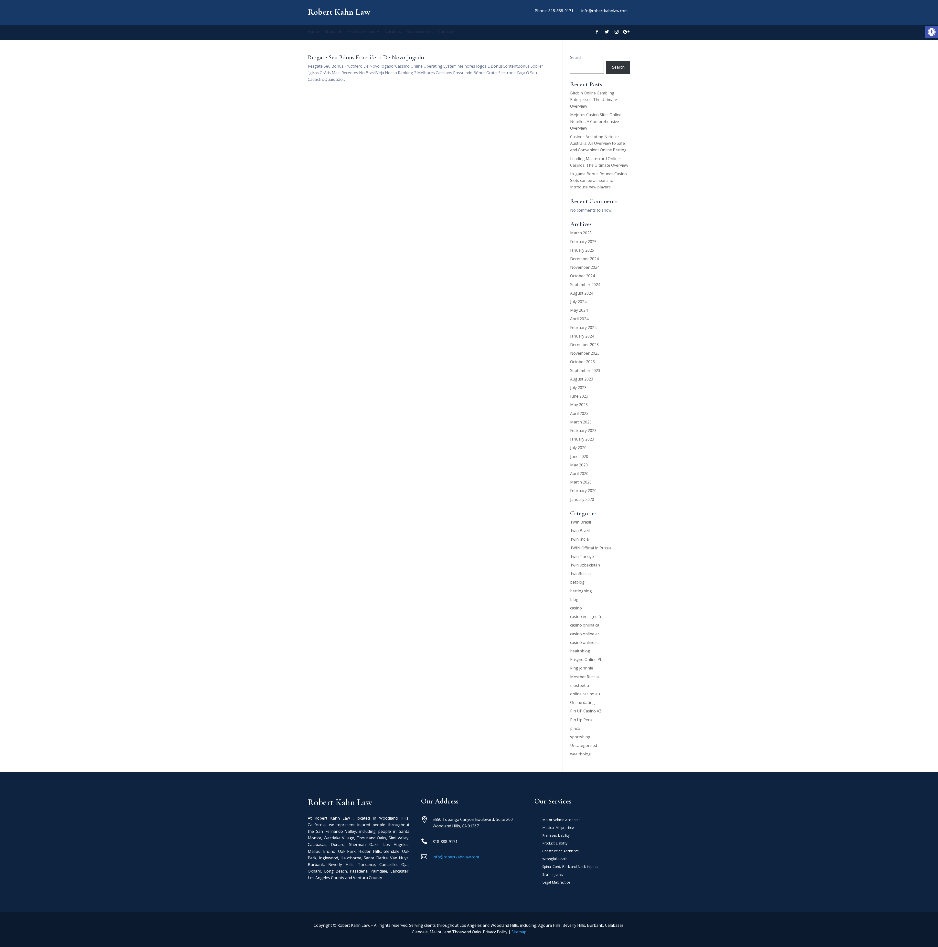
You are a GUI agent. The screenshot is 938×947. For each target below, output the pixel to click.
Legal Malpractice (556, 883)
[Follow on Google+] (626, 32)
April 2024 (579, 318)
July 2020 (578, 447)
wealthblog (580, 754)
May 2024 (579, 310)
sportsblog (580, 737)
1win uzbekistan (585, 565)
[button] (931, 32)
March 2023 (581, 422)
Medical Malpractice (558, 828)
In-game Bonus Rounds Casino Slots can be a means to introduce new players (598, 180)
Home (313, 32)
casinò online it (584, 642)
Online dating (582, 702)
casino (576, 608)
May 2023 (579, 404)
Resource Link (419, 32)
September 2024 (585, 284)
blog (574, 599)
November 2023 (584, 353)
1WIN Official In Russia (590, 548)
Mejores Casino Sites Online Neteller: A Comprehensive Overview (595, 121)
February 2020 (583, 490)
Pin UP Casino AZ (586, 711)
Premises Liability (556, 836)
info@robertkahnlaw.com (604, 10)
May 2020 (579, 465)
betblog (577, 582)
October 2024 (582, 275)
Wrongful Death (554, 859)
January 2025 (582, 250)
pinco (575, 728)
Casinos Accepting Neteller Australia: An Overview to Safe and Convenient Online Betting (598, 143)
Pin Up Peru (581, 719)
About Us (333, 32)
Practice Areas (361, 32)
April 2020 (579, 473)
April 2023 (579, 413)
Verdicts (393, 32)
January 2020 (582, 499)
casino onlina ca (584, 625)
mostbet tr (580, 685)
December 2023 (584, 344)
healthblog (580, 651)
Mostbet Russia (584, 676)
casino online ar (584, 634)
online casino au (585, 694)
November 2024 (584, 267)
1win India (579, 539)
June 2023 (579, 396)
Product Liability (554, 843)
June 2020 (579, 456)
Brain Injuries (552, 875)
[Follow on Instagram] (616, 32)
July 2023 (578, 387)
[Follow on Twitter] (607, 32)
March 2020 (581, 482)
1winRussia (580, 573)
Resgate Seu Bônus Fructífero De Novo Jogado (366, 57)
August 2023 (581, 379)
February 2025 (583, 241)
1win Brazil (580, 530)
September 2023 (585, 370)
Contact (446, 32)
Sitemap (519, 932)
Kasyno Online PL (586, 659)
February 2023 (583, 430)
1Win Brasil (580, 522)
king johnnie (581, 668)
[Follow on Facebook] (597, 32)
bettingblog (581, 591)
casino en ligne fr (586, 616)
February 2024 (583, 327)
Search (576, 57)
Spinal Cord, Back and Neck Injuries (570, 867)
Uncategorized (583, 745)
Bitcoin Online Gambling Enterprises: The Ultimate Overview (593, 99)
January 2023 (582, 439)
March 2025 (581, 233)
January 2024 (582, 336)
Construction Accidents (560, 851)
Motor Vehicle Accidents (561, 820)
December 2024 (584, 258)
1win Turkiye (582, 556)
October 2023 (582, 361)
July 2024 (578, 301)
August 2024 (581, 293)
